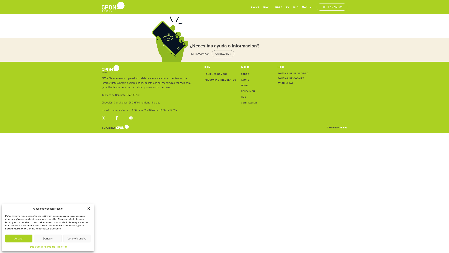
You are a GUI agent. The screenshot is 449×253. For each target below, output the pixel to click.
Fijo (296, 7)
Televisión (248, 91)
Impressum (62, 246)
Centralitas (249, 102)
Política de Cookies (291, 78)
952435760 (133, 94)
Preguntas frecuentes (220, 79)
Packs (255, 7)
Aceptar (18, 238)
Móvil (267, 7)
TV (287, 7)
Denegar (48, 238)
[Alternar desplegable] (310, 7)
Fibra (278, 7)
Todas (245, 74)
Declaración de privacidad (42, 246)
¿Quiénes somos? (216, 74)
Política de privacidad (293, 73)
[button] (89, 208)
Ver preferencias (77, 238)
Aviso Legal (285, 83)
